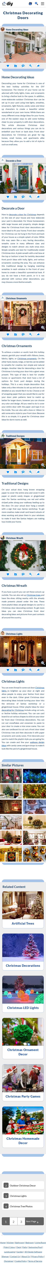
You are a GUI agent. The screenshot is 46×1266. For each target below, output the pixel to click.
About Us (25, 1256)
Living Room (40, 1242)
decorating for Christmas (13, 710)
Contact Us (15, 1256)
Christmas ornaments (27, 358)
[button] (42, 3)
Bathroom (19, 1242)
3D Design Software (33, 1252)
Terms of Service (35, 1261)
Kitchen (10, 1242)
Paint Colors (9, 1247)
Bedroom (30, 1242)
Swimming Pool (35, 1247)
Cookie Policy (21, 1261)
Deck (18, 1247)
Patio (24, 1247)
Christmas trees (34, 595)
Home (2, 1242)
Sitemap (5, 1256)
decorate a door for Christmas (22, 214)
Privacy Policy (37, 1256)
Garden (19, 1252)
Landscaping (9, 1252)
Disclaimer (8, 1261)
